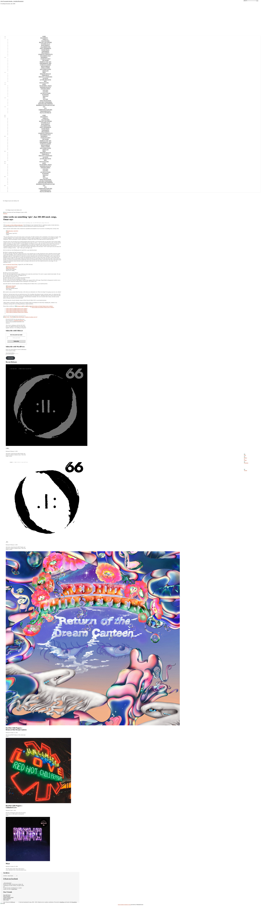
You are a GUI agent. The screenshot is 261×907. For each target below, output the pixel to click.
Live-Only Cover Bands (45, 102)
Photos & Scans (44, 83)
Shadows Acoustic (45, 87)
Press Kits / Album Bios (45, 77)
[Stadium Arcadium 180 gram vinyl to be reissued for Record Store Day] (25, 317)
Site (44, 106)
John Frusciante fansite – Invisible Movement (12, 1)
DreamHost (74, 902)
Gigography (44, 57)
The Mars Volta (45, 44)
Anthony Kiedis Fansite (8, 897)
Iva (30, 902)
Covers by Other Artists (45, 54)
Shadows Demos (45, 88)
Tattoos (45, 99)
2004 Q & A (45, 96)
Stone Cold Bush (7, 898)
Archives (5, 875)
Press (44, 72)
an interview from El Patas (11, 264)
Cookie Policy (14, 889)
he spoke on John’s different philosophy (14, 225)
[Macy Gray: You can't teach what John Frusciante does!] (8, 317)
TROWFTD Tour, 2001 (45, 62)
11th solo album (6, 315)
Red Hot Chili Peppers (45, 42)
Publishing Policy (45, 111)
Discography (44, 38)
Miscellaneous (45, 66)
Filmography (45, 51)
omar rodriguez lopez (16, 315)
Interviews (45, 94)
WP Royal (12, 902)
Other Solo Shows (45, 65)
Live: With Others (45, 93)
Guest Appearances (45, 48)
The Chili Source (7, 895)
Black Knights (45, 45)
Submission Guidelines (45, 109)
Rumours (5, 213)
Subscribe (10, 358)
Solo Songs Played (45, 69)
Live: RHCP (45, 91)
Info (44, 97)
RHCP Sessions (6, 896)
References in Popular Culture (45, 105)
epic (11, 315)
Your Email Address (10, 353)
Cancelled (45, 71)
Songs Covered (45, 68)
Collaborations (45, 47)
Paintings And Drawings (45, 103)
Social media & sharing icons (124, 904)
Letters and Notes (45, 80)
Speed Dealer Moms (45, 100)
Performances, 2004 (45, 63)
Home (44, 36)
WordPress (62, 902)
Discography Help (45, 56)
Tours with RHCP (45, 59)
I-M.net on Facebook (10, 879)
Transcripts (45, 75)
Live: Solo (45, 90)
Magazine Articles (45, 74)
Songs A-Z (45, 39)
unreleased (23, 315)
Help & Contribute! (45, 112)
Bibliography (45, 53)
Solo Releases (45, 41)
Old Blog (45, 78)
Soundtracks (45, 50)
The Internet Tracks (45, 85)
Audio (44, 84)
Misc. (45, 81)
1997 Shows (45, 60)
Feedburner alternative (19, 320)
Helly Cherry (6, 899)
